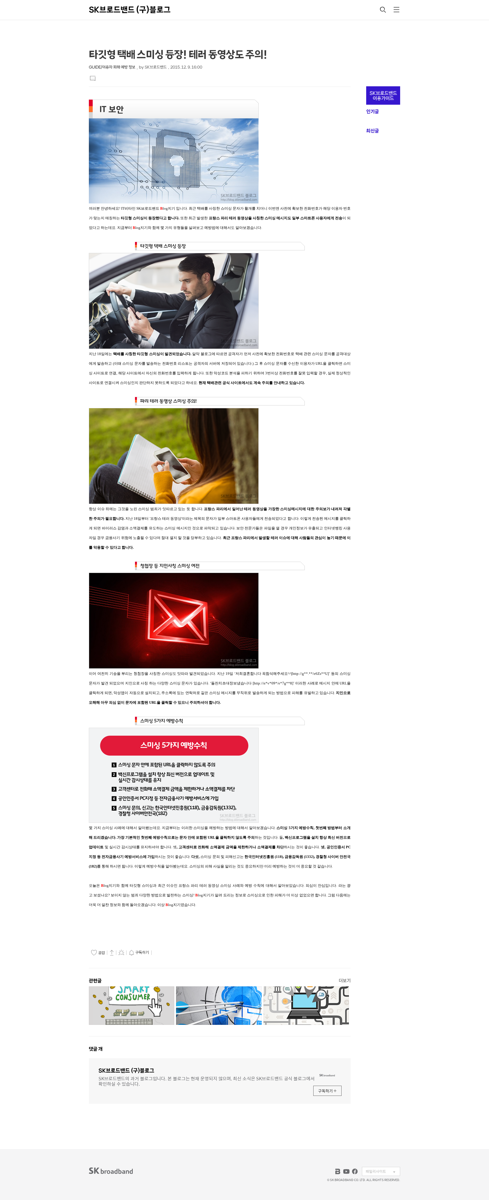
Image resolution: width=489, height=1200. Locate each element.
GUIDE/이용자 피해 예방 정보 (112, 67)
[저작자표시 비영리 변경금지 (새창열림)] (161, 952)
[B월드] (338, 1171)
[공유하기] (111, 952)
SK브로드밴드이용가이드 (383, 95)
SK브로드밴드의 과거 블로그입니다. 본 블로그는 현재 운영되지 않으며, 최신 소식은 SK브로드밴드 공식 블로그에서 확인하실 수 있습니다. (206, 1081)
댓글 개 (95, 1049)
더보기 (345, 980)
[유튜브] (346, 1171)
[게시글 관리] (121, 952)
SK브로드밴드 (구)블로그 (130, 9)
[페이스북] (355, 1171)
